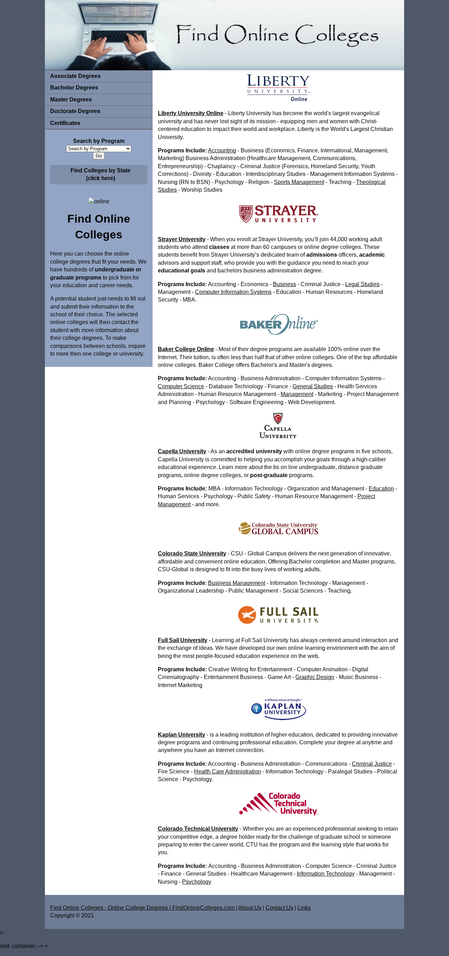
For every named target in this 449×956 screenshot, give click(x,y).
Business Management (236, 583)
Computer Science (181, 386)
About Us (249, 908)
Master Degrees (71, 100)
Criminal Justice (372, 764)
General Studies (313, 386)
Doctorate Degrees (75, 111)
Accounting (222, 150)
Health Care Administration (227, 771)
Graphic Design (314, 677)
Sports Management (299, 182)
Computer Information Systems (233, 292)
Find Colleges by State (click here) (100, 174)
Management (297, 394)
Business (284, 284)
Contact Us (279, 908)
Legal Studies (362, 284)
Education (381, 489)
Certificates (65, 123)
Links (304, 908)
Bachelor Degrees (74, 88)
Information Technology (326, 874)
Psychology (196, 882)
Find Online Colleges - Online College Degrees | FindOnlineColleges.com (143, 908)
